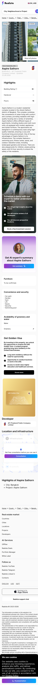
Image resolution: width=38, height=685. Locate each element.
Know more (19, 372)
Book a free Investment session (19, 229)
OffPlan (4, 544)
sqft (18, 584)
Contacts (5, 578)
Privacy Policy (12, 675)
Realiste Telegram (8, 570)
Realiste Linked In (8, 574)
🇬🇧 (32, 3)
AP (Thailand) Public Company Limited (14, 72)
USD (12, 584)
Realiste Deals (7, 548)
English (5, 584)
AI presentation (20, 681)
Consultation (21, 456)
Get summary (18, 266)
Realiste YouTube (8, 566)
